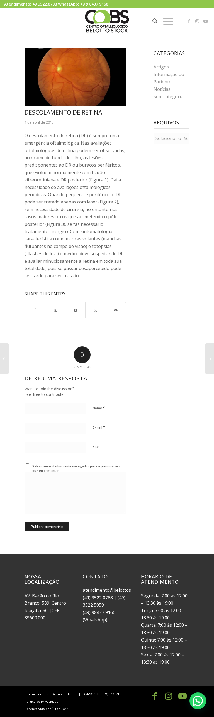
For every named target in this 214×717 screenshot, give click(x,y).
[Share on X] (55, 310)
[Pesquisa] (152, 21)
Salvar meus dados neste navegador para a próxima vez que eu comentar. (76, 468)
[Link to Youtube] (205, 21)
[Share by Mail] (116, 310)
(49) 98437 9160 (99, 612)
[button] (197, 700)
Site (96, 446)
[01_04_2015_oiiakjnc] (75, 77)
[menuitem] (152, 21)
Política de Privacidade (42, 701)
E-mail (99, 427)
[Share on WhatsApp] (95, 310)
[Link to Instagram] (197, 21)
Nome (99, 407)
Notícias (162, 89)
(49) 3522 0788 (98, 598)
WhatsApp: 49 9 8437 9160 (83, 4)
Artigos (161, 67)
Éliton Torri (60, 709)
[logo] (107, 21)
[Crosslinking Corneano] (4, 358)
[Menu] (165, 21)
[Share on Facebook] (35, 310)
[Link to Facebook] (189, 21)
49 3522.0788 (44, 4)
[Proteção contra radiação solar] (209, 358)
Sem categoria (168, 96)
